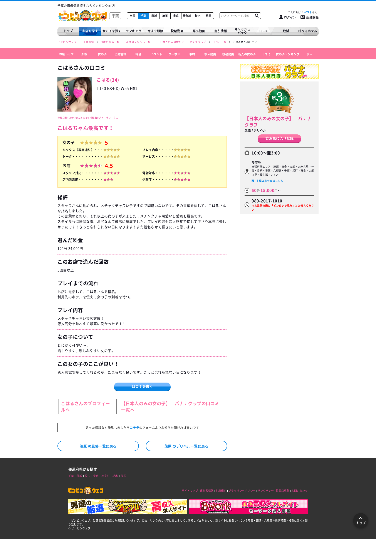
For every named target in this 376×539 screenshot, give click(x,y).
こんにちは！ (300, 12)
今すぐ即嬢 (155, 31)
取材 (192, 54)
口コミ (264, 31)
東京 (176, 16)
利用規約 (221, 491)
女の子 (102, 54)
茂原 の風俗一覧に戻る (98, 446)
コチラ (134, 427)
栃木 (197, 16)
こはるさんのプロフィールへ (85, 406)
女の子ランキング (287, 54)
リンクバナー (266, 491)
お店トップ (66, 54)
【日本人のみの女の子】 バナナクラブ (278, 121)
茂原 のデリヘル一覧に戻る (186, 446)
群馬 (208, 16)
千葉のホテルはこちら (269, 181)
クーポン (174, 54)
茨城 (154, 16)
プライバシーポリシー (242, 491)
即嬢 (84, 54)
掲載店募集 (283, 491)
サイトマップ (190, 491)
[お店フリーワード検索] (256, 15)
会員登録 (312, 17)
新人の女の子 (247, 54)
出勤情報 (120, 54)
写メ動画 (199, 31)
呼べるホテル (307, 31)
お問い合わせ (299, 491)
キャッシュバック (242, 31)
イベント (156, 54)
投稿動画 (177, 31)
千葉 (143, 16)
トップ (68, 31)
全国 (132, 16)
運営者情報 (207, 491)
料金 (138, 54)
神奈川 (187, 16)
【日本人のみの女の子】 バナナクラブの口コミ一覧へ (170, 406)
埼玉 (165, 16)
